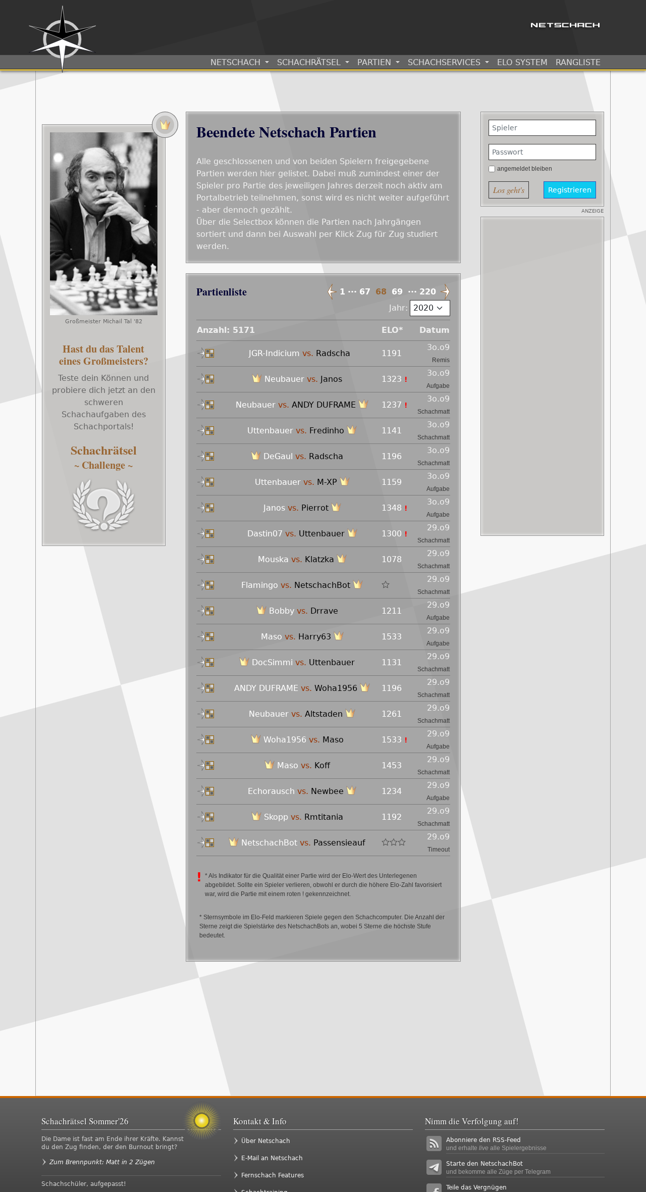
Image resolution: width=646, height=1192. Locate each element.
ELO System (522, 62)
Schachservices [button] (445, 62)
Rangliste (578, 62)
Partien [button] (375, 62)
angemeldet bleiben (524, 168)
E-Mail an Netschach (272, 1158)
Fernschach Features (272, 1175)
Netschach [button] (236, 62)
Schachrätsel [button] (310, 62)
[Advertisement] (542, 376)
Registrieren (569, 190)
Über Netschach (265, 1141)
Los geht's (508, 189)
